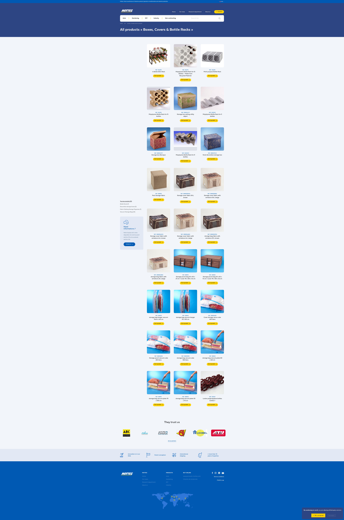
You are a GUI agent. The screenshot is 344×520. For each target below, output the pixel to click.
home (121, 23)
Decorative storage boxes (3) (128, 206)
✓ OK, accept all (318, 515)
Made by (219, 480)
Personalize (331, 515)
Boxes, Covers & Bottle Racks (134, 23)
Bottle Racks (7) (124, 204)
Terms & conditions (219, 476)
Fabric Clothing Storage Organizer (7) (130, 209)
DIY (125, 23)
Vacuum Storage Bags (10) (127, 212)
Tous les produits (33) (126, 201)
